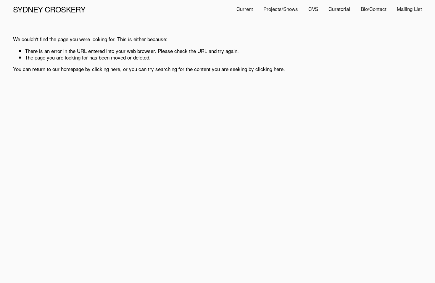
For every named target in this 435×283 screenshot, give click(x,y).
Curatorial (339, 8)
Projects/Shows (280, 8)
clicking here (106, 69)
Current (244, 8)
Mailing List (409, 8)
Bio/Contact (373, 8)
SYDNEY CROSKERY (49, 9)
